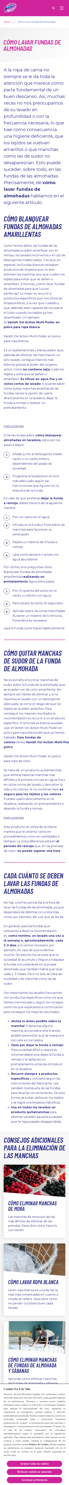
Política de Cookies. (39, 1444)
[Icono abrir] (53, 8)
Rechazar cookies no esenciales (34, 1471)
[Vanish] (10, 8)
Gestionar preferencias (34, 1480)
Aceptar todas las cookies (34, 1463)
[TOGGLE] (61, 8)
